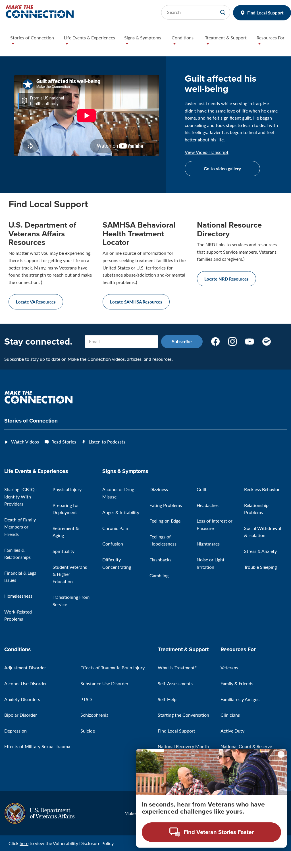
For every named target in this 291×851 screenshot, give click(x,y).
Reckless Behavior (262, 489)
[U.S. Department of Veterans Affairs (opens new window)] (39, 812)
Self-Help (167, 699)
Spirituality (63, 551)
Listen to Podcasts (107, 441)
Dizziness (158, 489)
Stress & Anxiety (260, 551)
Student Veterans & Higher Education (70, 574)
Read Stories (63, 441)
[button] (32, 42)
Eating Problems (165, 505)
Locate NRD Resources (226, 279)
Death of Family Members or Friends (20, 526)
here (24, 843)
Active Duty (232, 730)
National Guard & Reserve (246, 746)
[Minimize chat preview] (281, 754)
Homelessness (18, 596)
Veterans (229, 667)
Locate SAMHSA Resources (136, 302)
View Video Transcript (206, 152)
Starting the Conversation (183, 715)
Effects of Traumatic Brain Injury (112, 667)
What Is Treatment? (177, 667)
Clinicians (230, 715)
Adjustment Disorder (25, 667)
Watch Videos (25, 441)
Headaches (208, 505)
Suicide (87, 730)
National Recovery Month (183, 746)
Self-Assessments (175, 683)
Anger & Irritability (120, 512)
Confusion (112, 543)
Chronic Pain (115, 528)
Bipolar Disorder (20, 715)
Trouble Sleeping (260, 567)
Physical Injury (67, 489)
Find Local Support (265, 13)
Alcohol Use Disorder (25, 683)
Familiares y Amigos (240, 699)
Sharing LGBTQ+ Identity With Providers (20, 496)
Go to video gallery (222, 168)
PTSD (86, 699)
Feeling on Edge (164, 520)
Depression (15, 730)
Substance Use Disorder (104, 683)
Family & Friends (237, 683)
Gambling (159, 575)
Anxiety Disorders (22, 699)
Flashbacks (160, 559)
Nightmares (208, 543)
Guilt (202, 489)
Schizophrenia (94, 715)
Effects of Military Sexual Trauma (37, 746)
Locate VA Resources (36, 302)
